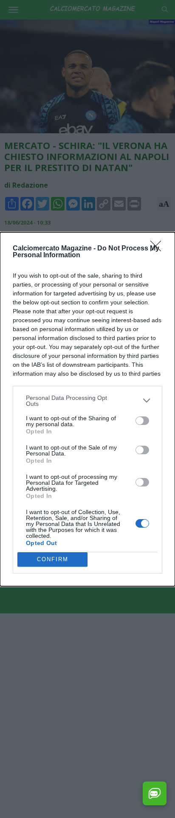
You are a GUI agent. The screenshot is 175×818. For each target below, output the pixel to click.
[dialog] (87, 409)
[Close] (158, 249)
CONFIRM (52, 559)
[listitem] (87, 401)
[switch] (142, 420)
